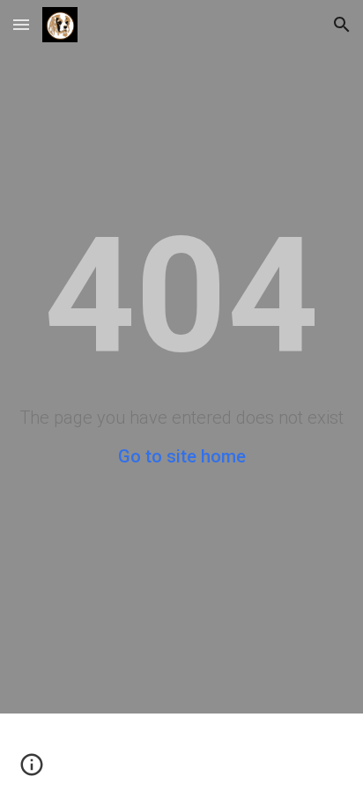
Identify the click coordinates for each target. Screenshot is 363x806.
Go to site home (182, 456)
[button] (21, 24)
